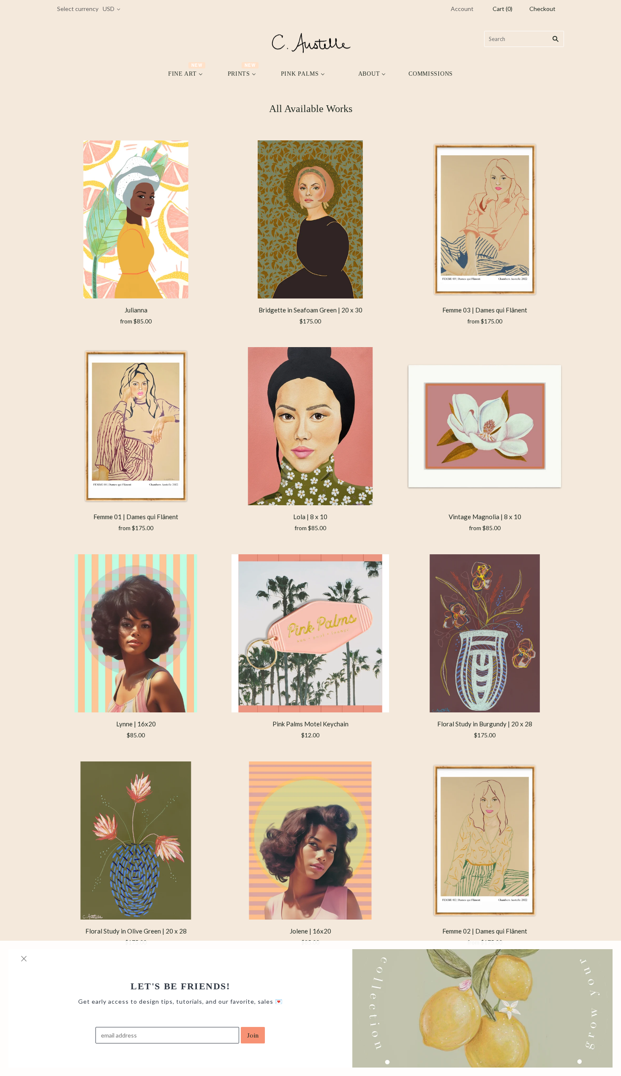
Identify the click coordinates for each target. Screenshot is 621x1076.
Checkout (542, 8)
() (502, 8)
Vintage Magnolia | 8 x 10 (485, 516)
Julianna (136, 310)
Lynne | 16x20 (136, 724)
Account (462, 8)
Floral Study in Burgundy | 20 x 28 (484, 724)
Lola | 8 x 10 (310, 516)
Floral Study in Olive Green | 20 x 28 (136, 931)
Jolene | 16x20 (310, 931)
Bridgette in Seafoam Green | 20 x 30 (310, 310)
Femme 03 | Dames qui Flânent (484, 310)
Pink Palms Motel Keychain (310, 724)
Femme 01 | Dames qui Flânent (135, 516)
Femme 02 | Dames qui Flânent (484, 931)
